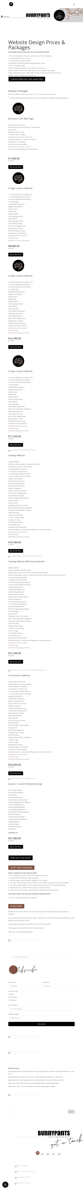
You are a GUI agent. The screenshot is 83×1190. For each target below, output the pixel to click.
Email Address (13, 1005)
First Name (12, 982)
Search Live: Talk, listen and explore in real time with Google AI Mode (31, 1086)
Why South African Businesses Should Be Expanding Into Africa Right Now (33, 1083)
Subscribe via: (13, 991)
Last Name (45, 982)
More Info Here (15, 167)
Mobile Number (13, 1014)
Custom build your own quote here (27, 79)
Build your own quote (21, 857)
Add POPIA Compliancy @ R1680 (18, 241)
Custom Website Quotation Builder (44, 94)
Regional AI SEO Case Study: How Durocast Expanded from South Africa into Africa (36, 1080)
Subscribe (41, 1024)
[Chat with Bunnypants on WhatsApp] (5, 1185)
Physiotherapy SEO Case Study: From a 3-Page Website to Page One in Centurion (35, 1077)
